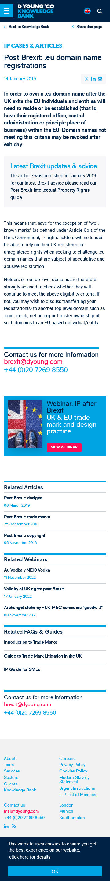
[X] (86, 79)
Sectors (11, 777)
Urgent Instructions (77, 788)
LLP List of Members (78, 794)
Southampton (72, 817)
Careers (67, 758)
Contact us (14, 805)
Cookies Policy (73, 771)
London (66, 805)
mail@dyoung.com (21, 811)
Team (9, 764)
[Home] (38, 6)
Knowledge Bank (20, 790)
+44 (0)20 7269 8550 (36, 370)
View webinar (64, 447)
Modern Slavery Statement (74, 779)
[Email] (100, 78)
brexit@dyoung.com (33, 361)
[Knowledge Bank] (38, 13)
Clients (10, 784)
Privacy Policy (72, 764)
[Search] (100, 11)
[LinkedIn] (93, 79)
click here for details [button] (29, 857)
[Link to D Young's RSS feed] (15, 826)
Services (12, 771)
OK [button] (55, 872)
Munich (66, 811)
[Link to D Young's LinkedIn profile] (7, 826)
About (9, 758)
